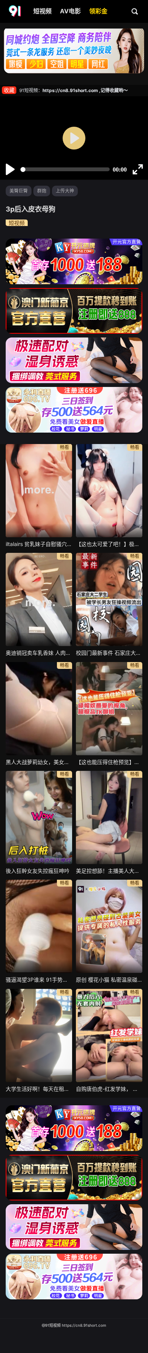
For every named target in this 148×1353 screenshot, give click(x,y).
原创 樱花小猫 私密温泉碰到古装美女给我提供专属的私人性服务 (109, 979)
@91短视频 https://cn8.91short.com (74, 1325)
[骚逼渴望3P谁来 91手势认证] (39, 926)
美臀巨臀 (18, 191)
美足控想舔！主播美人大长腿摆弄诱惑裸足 (109, 871)
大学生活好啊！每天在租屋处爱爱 (39, 1089)
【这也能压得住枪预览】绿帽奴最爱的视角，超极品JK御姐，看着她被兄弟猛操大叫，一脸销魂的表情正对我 (109, 762)
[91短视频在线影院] (15, 11)
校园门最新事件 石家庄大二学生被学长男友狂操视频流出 (109, 652)
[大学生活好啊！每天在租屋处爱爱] (39, 1035)
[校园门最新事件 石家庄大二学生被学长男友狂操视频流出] (109, 599)
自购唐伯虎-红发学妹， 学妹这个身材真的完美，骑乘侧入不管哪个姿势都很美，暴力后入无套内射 (109, 1089)
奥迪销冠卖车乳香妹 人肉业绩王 (39, 652)
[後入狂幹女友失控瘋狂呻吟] (39, 817)
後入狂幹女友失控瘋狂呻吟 (37, 871)
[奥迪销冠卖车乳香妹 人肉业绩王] (39, 599)
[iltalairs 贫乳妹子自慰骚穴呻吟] (39, 490)
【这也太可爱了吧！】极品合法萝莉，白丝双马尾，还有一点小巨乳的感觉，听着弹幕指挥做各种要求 (109, 544)
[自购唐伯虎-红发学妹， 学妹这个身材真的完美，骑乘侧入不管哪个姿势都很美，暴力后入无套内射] (109, 1035)
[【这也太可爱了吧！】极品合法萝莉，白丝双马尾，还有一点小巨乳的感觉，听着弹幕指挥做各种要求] (109, 490)
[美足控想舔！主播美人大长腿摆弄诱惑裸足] (109, 817)
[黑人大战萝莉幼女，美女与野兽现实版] (39, 708)
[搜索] (135, 11)
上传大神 (65, 191)
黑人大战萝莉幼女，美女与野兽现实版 (39, 762)
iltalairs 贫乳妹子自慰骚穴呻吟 (39, 544)
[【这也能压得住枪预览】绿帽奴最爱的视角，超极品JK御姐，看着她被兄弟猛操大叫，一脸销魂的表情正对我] (109, 708)
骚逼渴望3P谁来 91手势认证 (39, 979)
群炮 (41, 191)
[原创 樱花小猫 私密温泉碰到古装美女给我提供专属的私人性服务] (109, 926)
